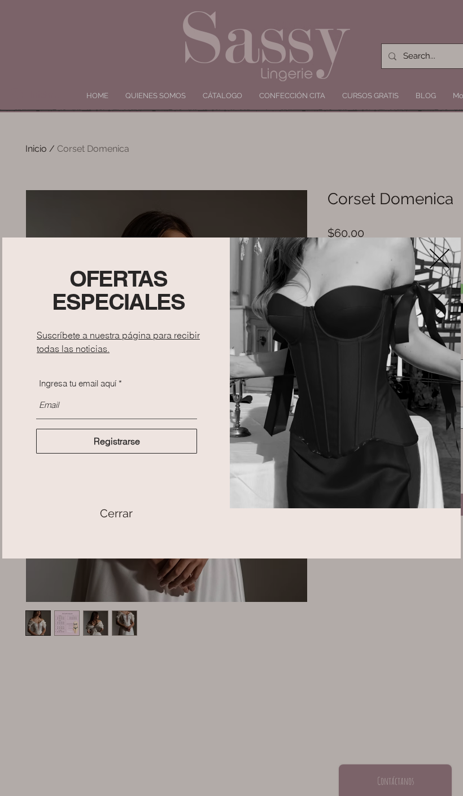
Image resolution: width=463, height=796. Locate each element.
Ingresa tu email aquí (77, 383)
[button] (116, 513)
